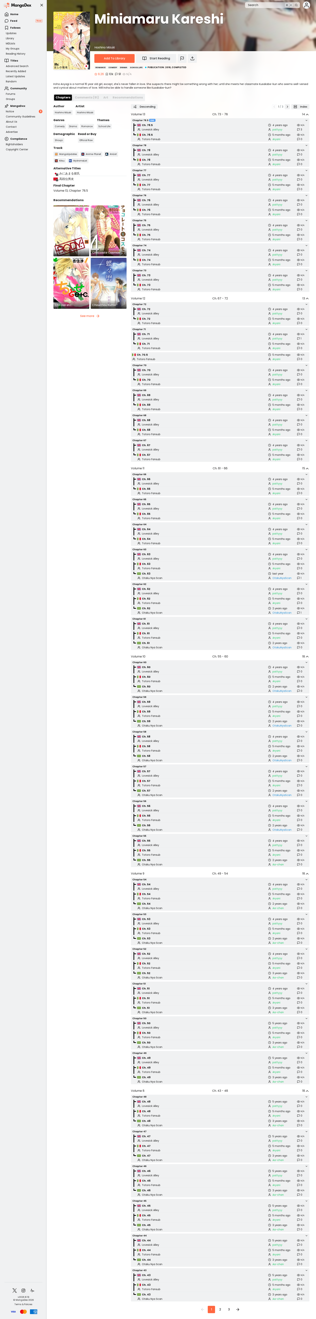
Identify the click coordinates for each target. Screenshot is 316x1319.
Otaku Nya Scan (152, 578)
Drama (123, 67)
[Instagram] (23, 1290)
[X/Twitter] (14, 1290)
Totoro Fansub (151, 139)
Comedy (112, 67)
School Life (136, 67)
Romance (100, 67)
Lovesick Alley (150, 129)
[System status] (32, 1290)
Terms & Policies (23, 1304)
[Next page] (287, 106)
